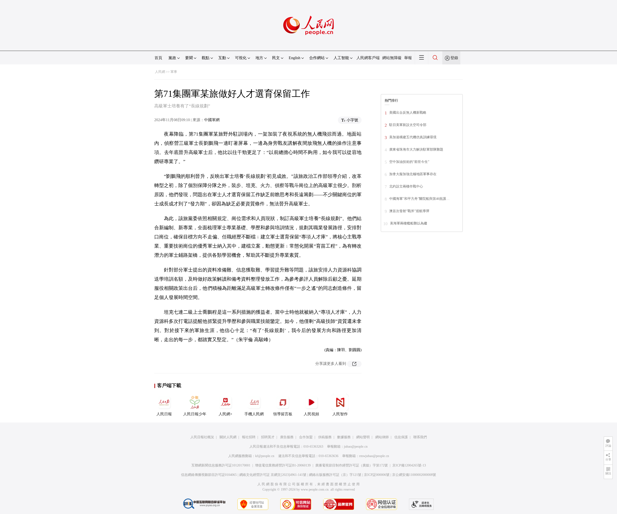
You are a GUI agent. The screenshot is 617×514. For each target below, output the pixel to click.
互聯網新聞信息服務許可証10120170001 (220, 465)
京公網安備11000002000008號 (414, 475)
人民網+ (225, 414)
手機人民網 (254, 414)
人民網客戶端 (368, 58)
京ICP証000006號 (376, 475)
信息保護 (401, 437)
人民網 (160, 72)
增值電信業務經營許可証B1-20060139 (283, 465)
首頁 (158, 58)
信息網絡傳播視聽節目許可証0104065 (209, 475)
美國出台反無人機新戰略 (407, 112)
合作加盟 (306, 437)
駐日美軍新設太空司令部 (407, 125)
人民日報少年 (194, 414)
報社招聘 (248, 437)
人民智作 (340, 414)
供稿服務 (325, 437)
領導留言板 (282, 414)
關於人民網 (228, 437)
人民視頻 (311, 414)
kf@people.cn (264, 456)
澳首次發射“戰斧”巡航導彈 (409, 211)
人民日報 (164, 414)
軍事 (173, 72)
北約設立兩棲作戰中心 (406, 186)
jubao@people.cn (356, 446)
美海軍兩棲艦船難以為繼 (408, 223)
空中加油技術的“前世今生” (409, 162)
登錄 (454, 58)
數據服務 (344, 437)
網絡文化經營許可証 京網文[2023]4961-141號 (272, 475)
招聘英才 (268, 437)
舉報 (408, 58)
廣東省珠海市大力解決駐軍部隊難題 (416, 149)
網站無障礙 (392, 58)
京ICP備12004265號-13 (409, 465)
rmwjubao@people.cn (374, 456)
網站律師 (382, 437)
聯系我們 (420, 437)
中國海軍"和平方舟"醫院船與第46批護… (419, 199)
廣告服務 (287, 437)
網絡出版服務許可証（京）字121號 (335, 475)
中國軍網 (212, 120)
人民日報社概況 (202, 437)
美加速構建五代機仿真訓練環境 (412, 137)
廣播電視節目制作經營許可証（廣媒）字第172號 (351, 465)
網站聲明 (363, 437)
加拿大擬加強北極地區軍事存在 (412, 174)
